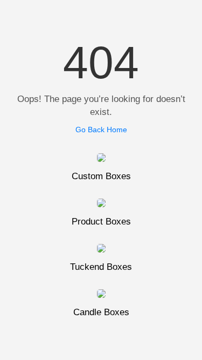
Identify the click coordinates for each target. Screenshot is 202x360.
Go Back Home (101, 129)
